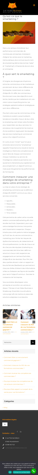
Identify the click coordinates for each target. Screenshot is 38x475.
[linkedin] (20, 431)
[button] (4, 322)
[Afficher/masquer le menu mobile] (34, 5)
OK (10, 472)
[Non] (36, 468)
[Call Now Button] (33, 471)
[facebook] (17, 431)
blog (5, 407)
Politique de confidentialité (22, 472)
